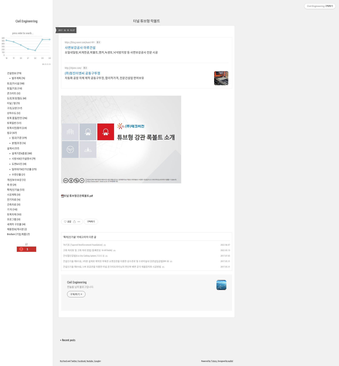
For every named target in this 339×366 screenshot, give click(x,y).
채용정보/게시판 (17, 229)
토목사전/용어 (17, 128)
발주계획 (18, 78)
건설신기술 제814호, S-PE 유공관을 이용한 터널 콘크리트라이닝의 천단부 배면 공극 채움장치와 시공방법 (112, 266)
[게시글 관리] (79, 221)
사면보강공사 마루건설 (80, 47)
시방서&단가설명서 (23, 158)
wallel (230, 361)
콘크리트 (13, 93)
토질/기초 (14, 88)
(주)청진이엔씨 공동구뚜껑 (82, 73)
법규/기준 (19, 137)
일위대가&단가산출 (24, 169)
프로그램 (13, 219)
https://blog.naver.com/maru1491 (80, 42)
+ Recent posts (67, 340)
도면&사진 (18, 164)
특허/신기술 (15, 189)
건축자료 (13, 204)
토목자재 (14, 214)
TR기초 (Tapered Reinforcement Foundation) (83, 245)
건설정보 (14, 73)
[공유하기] (74, 221)
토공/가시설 (15, 83)
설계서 (13, 148)
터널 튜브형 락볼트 (146, 21)
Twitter (74, 361)
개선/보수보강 (16, 179)
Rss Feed (63, 361)
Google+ (97, 361)
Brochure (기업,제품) (18, 234)
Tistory (214, 361)
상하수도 (13, 113)
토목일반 (14, 123)
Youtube (90, 361)
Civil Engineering (26, 21)
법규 (12, 132)
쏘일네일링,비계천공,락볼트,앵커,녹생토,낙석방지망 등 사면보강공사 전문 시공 (111, 52)
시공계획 (13, 194)
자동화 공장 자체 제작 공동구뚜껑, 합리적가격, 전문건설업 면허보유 (104, 78)
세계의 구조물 (16, 224)
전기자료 (13, 199)
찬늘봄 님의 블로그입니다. (80, 287)
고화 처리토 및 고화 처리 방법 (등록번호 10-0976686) (87, 250)
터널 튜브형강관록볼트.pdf (78, 195)
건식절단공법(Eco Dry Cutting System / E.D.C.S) (83, 255)
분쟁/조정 (18, 143)
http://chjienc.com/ (73, 68)
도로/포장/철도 (16, 98)
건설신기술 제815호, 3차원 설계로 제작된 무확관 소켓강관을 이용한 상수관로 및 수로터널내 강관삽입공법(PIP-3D (116, 261)
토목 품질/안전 (17, 118)
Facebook (82, 361)
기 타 (12, 209)
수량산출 (18, 174)
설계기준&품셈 (21, 153)
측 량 (11, 184)
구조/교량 (14, 108)
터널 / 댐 (13, 103)
